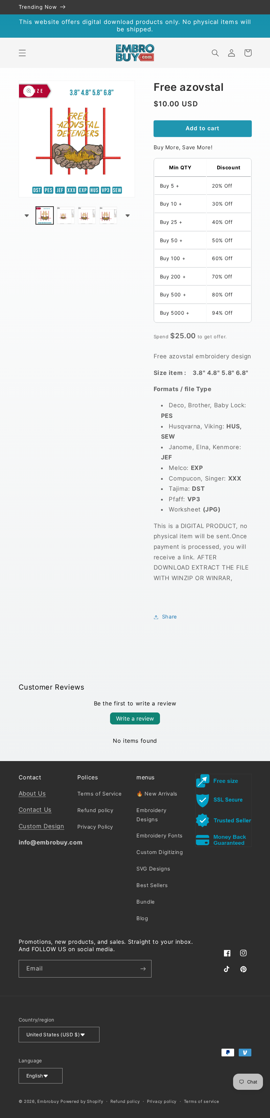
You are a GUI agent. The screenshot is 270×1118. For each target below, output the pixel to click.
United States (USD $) (53, 1034)
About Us (32, 793)
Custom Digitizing (159, 852)
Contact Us (35, 809)
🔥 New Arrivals (157, 794)
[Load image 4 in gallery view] (108, 215)
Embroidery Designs (151, 815)
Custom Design (41, 826)
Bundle (145, 902)
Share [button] (169, 617)
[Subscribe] (143, 968)
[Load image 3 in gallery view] (87, 215)
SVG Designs (153, 869)
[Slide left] (26, 215)
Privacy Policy (95, 827)
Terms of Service (99, 794)
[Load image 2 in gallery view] (66, 215)
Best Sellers (152, 885)
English (34, 1076)
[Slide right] (127, 215)
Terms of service (201, 1101)
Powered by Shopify (81, 1101)
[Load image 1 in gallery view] (44, 215)
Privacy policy (161, 1101)
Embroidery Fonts (159, 836)
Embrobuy (48, 1101)
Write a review (135, 718)
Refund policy (95, 810)
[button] (22, 53)
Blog (142, 918)
